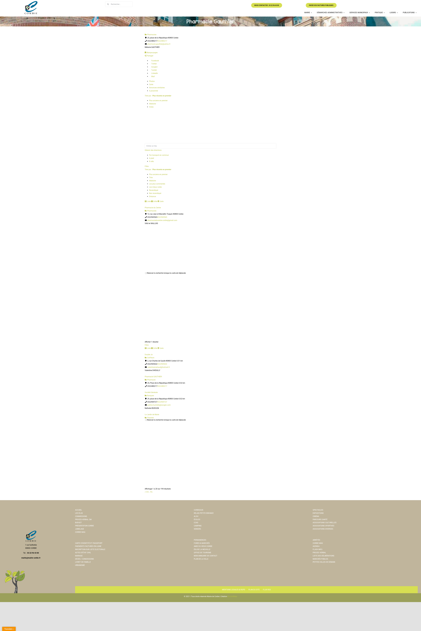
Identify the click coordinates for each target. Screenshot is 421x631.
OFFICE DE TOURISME (202, 553)
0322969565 (162, 217)
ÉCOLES (197, 519)
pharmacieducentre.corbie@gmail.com (162, 220)
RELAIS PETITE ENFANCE (204, 513)
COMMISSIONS (81, 516)
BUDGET (78, 523)
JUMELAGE (79, 529)
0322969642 (162, 364)
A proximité (153, 91)
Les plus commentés (157, 184)
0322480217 (162, 41)
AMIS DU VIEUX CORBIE (203, 546)
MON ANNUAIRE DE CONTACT (205, 556)
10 (151, 492)
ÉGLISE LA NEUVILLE (202, 549)
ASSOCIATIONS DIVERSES (323, 529)
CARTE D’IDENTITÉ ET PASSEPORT (88, 543)
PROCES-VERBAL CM (83, 519)
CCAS (196, 523)
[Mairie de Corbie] (30, 2)
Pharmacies (151, 35)
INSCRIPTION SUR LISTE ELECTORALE (90, 549)
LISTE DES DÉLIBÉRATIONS (323, 556)
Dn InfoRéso (232, 596)
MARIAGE (79, 556)
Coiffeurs (150, 358)
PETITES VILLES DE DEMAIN (324, 562)
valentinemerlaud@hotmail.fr (158, 367)
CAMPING (198, 526)
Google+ (154, 67)
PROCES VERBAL (319, 553)
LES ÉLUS (79, 513)
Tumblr (154, 70)
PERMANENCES (200, 540)
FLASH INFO (317, 549)
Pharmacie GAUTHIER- (153, 377)
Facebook (155, 61)
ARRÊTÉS (316, 540)
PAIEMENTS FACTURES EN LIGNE (88, 546)
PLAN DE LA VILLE (201, 559)
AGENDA (316, 546)
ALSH (196, 516)
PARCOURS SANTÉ (320, 519)
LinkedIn (154, 73)
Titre (151, 177)
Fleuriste (150, 418)
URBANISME (80, 565)
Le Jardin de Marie (152, 414)
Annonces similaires (157, 88)
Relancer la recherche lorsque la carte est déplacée (166, 273)
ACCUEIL (78, 510)
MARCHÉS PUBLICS (320, 559)
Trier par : (158, 96)
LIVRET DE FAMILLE (83, 562)
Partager (149, 56)
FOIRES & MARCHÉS (202, 543)
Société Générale (151, 392)
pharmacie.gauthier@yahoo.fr (158, 44)
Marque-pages (152, 53)
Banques (150, 396)
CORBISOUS (198, 510)
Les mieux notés (155, 187)
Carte (151, 84)
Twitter (154, 64)
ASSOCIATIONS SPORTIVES (323, 526)
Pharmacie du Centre (153, 208)
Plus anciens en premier (158, 101)
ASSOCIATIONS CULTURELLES (324, 523)
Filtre (147, 166)
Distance (152, 196)
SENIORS (197, 529)
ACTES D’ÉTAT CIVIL (83, 553)
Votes (151, 107)
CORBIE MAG (80, 532)
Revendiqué (153, 190)
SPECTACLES (318, 510)
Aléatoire (152, 104)
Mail (153, 76)
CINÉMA (316, 516)
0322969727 (162, 402)
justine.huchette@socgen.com (159, 405)
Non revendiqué (155, 193)
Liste (148, 201)
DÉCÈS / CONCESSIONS (84, 559)
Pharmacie (151, 380)
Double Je (149, 355)
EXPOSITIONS (318, 513)
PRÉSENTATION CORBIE (84, 526)
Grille (155, 201)
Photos (152, 81)
